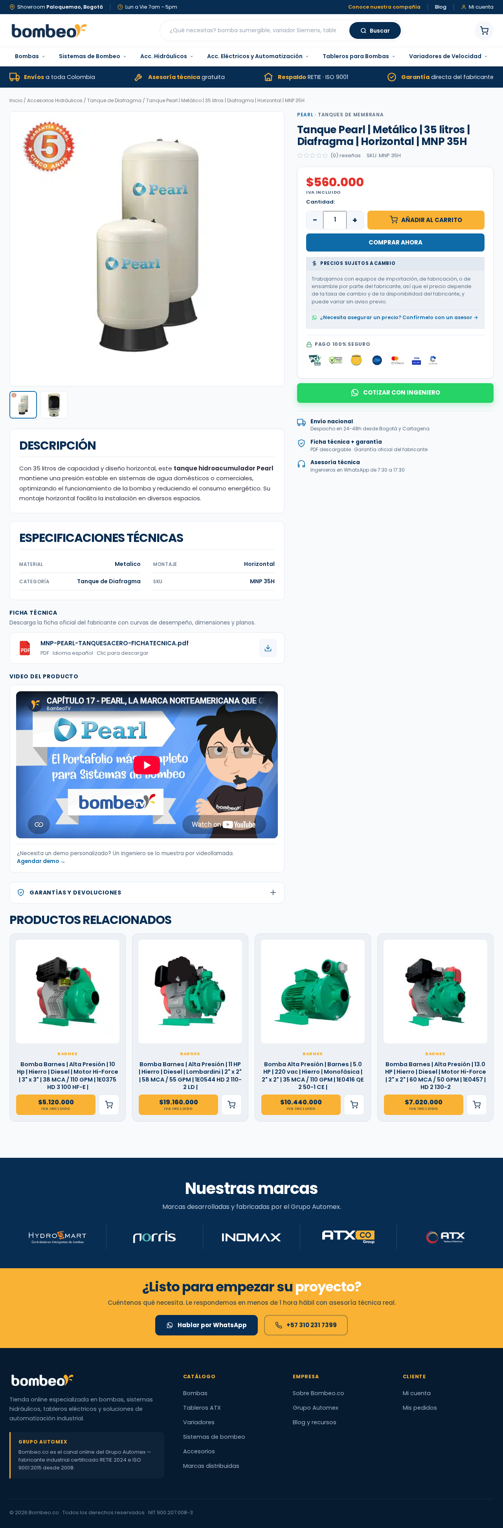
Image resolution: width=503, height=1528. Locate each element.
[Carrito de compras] (484, 30)
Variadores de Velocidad (445, 56)
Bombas (27, 56)
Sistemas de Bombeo (89, 56)
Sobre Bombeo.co (318, 1393)
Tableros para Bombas (356, 56)
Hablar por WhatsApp (212, 1325)
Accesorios (199, 1451)
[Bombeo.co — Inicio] (48, 30)
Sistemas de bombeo (214, 1437)
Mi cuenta (417, 1393)
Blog (440, 7)
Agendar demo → (41, 861)
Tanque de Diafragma (114, 100)
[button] (23, 405)
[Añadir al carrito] (109, 1105)
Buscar (380, 31)
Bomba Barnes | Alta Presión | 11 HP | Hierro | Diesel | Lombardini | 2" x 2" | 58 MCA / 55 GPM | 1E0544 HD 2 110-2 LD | (190, 1076)
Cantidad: (320, 201)
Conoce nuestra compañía (384, 7)
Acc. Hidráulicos (163, 56)
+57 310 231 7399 (311, 1325)
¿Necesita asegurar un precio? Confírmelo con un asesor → (399, 317)
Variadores (199, 1422)
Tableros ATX (202, 1408)
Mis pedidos (420, 1408)
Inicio (15, 100)
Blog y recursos (314, 1422)
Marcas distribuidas (211, 1466)
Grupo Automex (315, 1408)
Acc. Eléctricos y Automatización (255, 56)
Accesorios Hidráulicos (55, 100)
